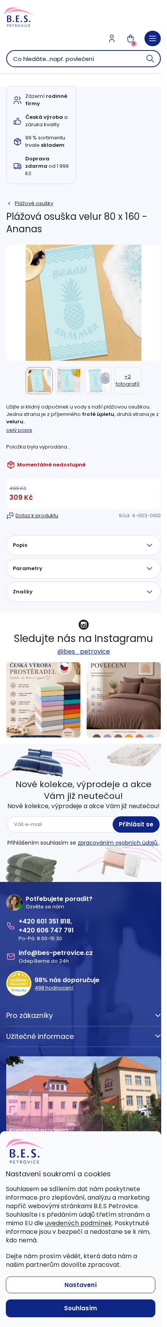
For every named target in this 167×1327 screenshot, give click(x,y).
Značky (23, 591)
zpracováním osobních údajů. (118, 843)
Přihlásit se (136, 824)
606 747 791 (55, 930)
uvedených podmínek (78, 1223)
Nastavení (80, 1285)
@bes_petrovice (83, 651)
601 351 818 (53, 921)
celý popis (19, 430)
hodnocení (54, 987)
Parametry (27, 568)
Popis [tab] (20, 545)
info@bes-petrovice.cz (56, 952)
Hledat (151, 58)
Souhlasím (80, 1308)
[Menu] (152, 38)
